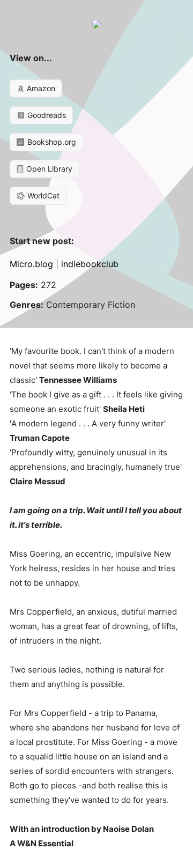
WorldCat (42, 195)
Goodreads (45, 115)
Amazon (40, 88)
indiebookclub (89, 264)
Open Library (48, 168)
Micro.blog (31, 264)
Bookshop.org (50, 141)
